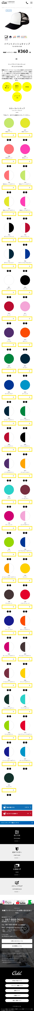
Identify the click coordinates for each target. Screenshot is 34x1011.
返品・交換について (17, 1000)
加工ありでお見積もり (18, 813)
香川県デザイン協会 (6, 955)
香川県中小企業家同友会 (22, 953)
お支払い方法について (17, 980)
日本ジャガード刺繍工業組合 (19, 955)
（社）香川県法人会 (13, 958)
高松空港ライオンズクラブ (8, 960)
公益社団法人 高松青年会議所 (9, 953)
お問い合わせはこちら (17, 941)
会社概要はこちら (17, 946)
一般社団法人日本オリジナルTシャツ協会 (11, 962)
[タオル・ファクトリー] (17, 973)
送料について (17, 990)
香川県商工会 (5, 958)
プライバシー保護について (17, 985)
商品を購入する (18, 807)
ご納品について (17, 995)
